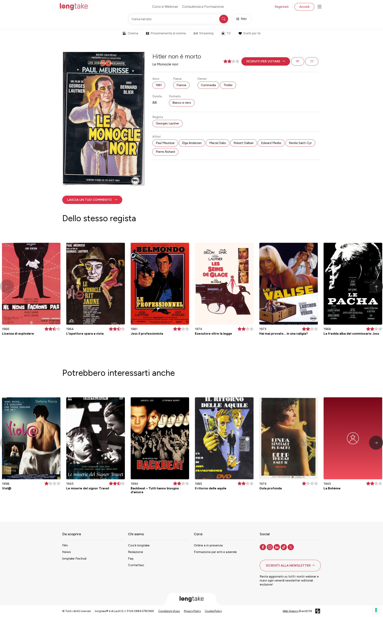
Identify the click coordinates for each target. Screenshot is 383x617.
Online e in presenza (208, 545)
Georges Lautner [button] (167, 123)
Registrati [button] (281, 7)
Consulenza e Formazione (203, 6)
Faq (130, 558)
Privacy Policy (192, 611)
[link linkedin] (277, 546)
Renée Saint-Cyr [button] (300, 143)
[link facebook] (263, 546)
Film (65, 545)
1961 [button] (159, 85)
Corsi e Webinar (165, 6)
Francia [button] (181, 85)
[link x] (291, 546)
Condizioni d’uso (169, 611)
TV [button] (229, 33)
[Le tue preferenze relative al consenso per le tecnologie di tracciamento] (376, 610)
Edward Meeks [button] (271, 143)
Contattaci (136, 565)
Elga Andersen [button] (192, 143)
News (66, 552)
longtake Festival (74, 558)
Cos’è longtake (139, 545)
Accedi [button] (304, 7)
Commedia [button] (208, 85)
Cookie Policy (213, 611)
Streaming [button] (206, 33)
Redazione (135, 552)
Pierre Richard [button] (165, 152)
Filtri (244, 19)
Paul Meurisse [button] (165, 143)
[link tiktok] (284, 546)
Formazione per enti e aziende (215, 552)
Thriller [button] (228, 85)
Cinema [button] (133, 33)
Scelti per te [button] (252, 33)
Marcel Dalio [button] (217, 143)
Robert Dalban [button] (244, 143)
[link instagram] (270, 546)
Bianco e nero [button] (181, 102)
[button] (265, 61)
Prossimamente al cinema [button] (168, 33)
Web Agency (290, 611)
